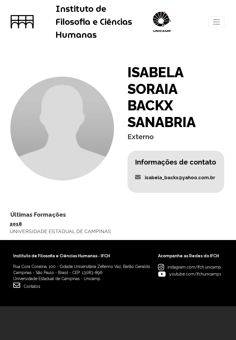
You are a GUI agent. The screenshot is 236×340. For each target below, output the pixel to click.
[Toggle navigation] (216, 22)
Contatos (32, 286)
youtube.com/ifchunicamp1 (195, 274)
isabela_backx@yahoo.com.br (180, 177)
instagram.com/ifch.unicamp (194, 267)
